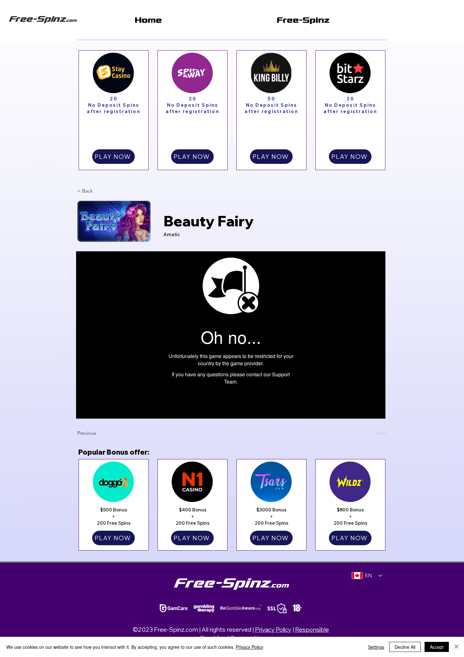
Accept (436, 647)
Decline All (405, 647)
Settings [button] (376, 647)
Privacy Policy (273, 629)
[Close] (456, 647)
